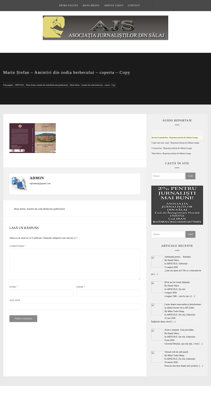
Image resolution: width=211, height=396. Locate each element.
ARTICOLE (172, 263)
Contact (134, 5)
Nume (13, 287)
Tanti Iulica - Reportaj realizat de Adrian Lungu (171, 153)
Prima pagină (68, 5)
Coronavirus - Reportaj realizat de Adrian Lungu (172, 148)
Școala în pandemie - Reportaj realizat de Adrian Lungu (175, 137)
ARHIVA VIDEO (113, 5)
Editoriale (183, 263)
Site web (14, 300)
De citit (182, 289)
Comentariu (17, 246)
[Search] (148, 5)
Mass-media (91, 5)
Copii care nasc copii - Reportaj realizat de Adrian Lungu (175, 143)
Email (80, 287)
